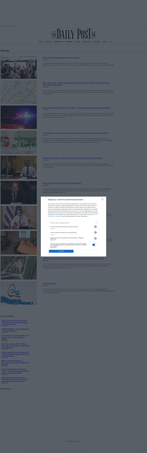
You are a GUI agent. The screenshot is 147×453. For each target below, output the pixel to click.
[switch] (94, 226)
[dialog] (73, 226)
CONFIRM (61, 251)
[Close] (103, 199)
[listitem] (73, 223)
